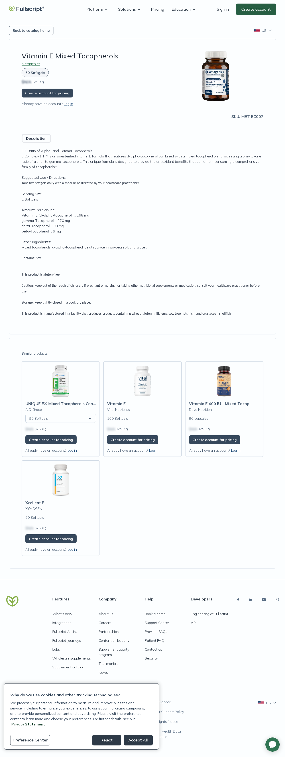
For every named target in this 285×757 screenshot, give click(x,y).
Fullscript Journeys (66, 640)
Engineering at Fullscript (209, 614)
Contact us (153, 649)
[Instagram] (277, 599)
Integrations (61, 622)
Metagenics (31, 64)
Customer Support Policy (164, 711)
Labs (56, 649)
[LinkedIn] (250, 599)
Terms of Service (158, 702)
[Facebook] (238, 599)
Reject (106, 740)
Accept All (138, 740)
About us (106, 614)
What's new (62, 614)
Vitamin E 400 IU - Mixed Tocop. (219, 403)
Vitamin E (116, 403)
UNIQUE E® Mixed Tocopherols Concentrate (67, 403)
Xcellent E (34, 502)
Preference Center (30, 740)
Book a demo (155, 614)
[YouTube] (264, 599)
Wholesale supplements (71, 658)
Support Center (157, 622)
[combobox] (263, 30)
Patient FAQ (154, 640)
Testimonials (108, 663)
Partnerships (109, 631)
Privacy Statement (28, 724)
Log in (68, 103)
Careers (105, 622)
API (193, 622)
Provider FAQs (156, 631)
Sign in (223, 9)
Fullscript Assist (64, 631)
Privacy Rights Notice (161, 721)
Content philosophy (114, 640)
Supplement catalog (68, 667)
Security (151, 658)
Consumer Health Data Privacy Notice (163, 734)
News (103, 672)
